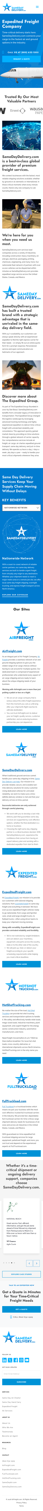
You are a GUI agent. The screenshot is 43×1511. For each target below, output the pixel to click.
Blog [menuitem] (4, 1448)
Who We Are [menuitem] (7, 1427)
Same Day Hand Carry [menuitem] (11, 1402)
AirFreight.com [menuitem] (8, 1465)
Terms (21, 1506)
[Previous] (29, 1263)
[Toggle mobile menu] (37, 7)
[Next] (36, 1263)
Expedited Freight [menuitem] (9, 1406)
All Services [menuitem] (7, 1411)
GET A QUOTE (21, 1309)
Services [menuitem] (5, 1392)
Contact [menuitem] (5, 1455)
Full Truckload (8, 1107)
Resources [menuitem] (6, 1443)
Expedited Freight (12, 898)
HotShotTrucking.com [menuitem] (11, 1478)
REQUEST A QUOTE (21, 59)
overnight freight (21, 904)
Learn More (21, 851)
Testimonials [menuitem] (7, 1432)
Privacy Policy (21, 1503)
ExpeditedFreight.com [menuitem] (11, 1470)
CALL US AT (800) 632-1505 (23, 52)
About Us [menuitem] (6, 1417)
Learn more (21, 729)
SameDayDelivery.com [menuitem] (12, 1487)
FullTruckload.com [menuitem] (10, 1474)
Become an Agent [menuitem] (10, 1436)
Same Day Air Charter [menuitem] (11, 1398)
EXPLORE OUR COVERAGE (15, 595)
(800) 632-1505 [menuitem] (8, 1461)
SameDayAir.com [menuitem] (9, 1482)
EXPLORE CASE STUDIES (21, 1274)
